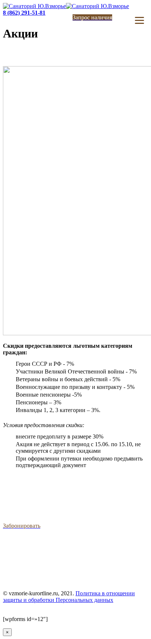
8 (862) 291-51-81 (24, 13)
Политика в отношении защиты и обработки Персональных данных (69, 596)
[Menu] (139, 20)
